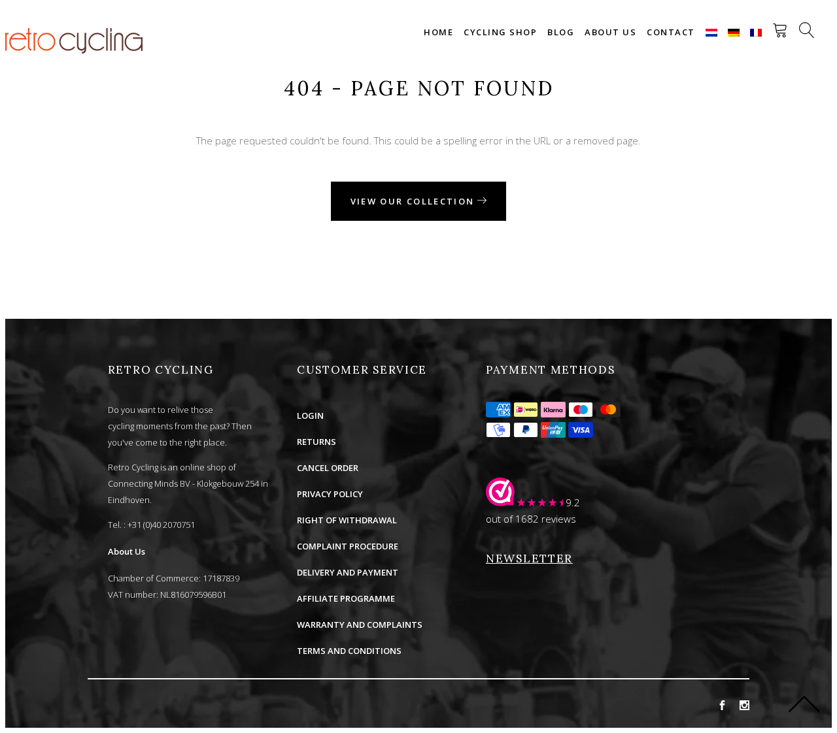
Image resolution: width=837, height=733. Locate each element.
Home (438, 32)
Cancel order (327, 468)
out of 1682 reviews (531, 518)
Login (310, 415)
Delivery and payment (347, 572)
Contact (671, 32)
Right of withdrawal (347, 520)
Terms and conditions (349, 651)
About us (610, 32)
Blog (560, 32)
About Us (126, 551)
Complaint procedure (347, 546)
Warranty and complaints (359, 624)
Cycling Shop (500, 32)
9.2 (573, 502)
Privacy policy (330, 494)
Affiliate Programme (346, 598)
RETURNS (316, 442)
